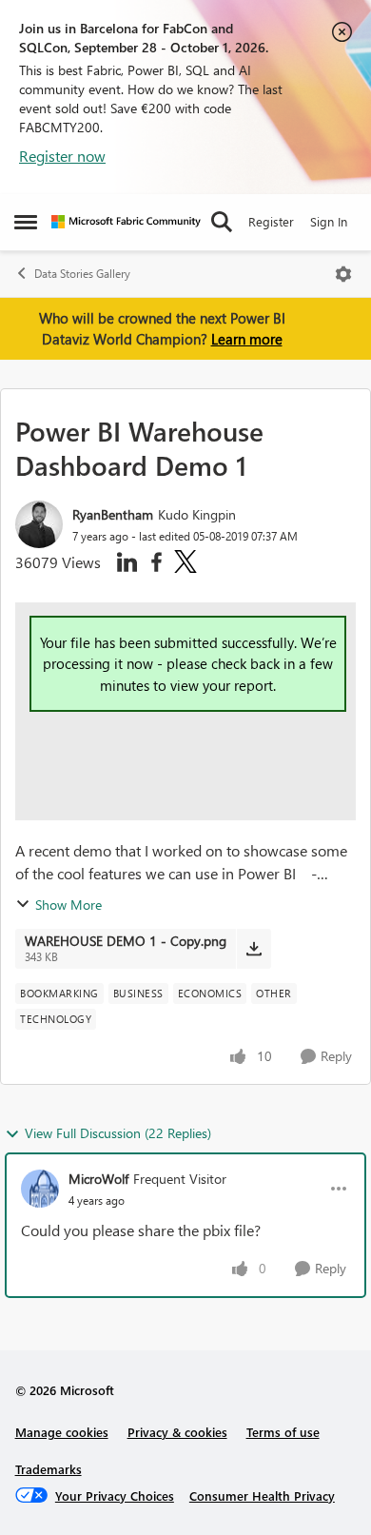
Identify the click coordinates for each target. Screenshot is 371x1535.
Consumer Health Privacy (262, 1495)
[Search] (221, 221)
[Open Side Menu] (26, 221)
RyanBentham (112, 514)
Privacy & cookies (177, 1432)
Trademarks (48, 1469)
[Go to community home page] (126, 221)
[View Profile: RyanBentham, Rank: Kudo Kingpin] (39, 524)
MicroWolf (98, 1179)
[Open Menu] (343, 274)
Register (271, 221)
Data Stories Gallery (82, 273)
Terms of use (283, 1432)
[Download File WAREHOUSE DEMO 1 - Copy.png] (253, 949)
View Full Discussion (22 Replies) (118, 1133)
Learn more (247, 338)
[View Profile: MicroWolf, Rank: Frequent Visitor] (40, 1189)
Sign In (328, 221)
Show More (68, 904)
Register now (62, 156)
